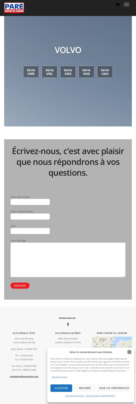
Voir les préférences (114, 388)
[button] (129, 352)
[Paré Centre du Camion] (14, 11)
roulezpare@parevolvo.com (24, 376)
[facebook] (68, 324)
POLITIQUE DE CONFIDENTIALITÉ (100, 395)
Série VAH (105, 72)
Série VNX (68, 72)
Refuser (84, 388)
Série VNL (49, 72)
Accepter (61, 388)
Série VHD (86, 72)
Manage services (59, 376)
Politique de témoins (74, 395)
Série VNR (31, 72)
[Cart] (117, 4)
